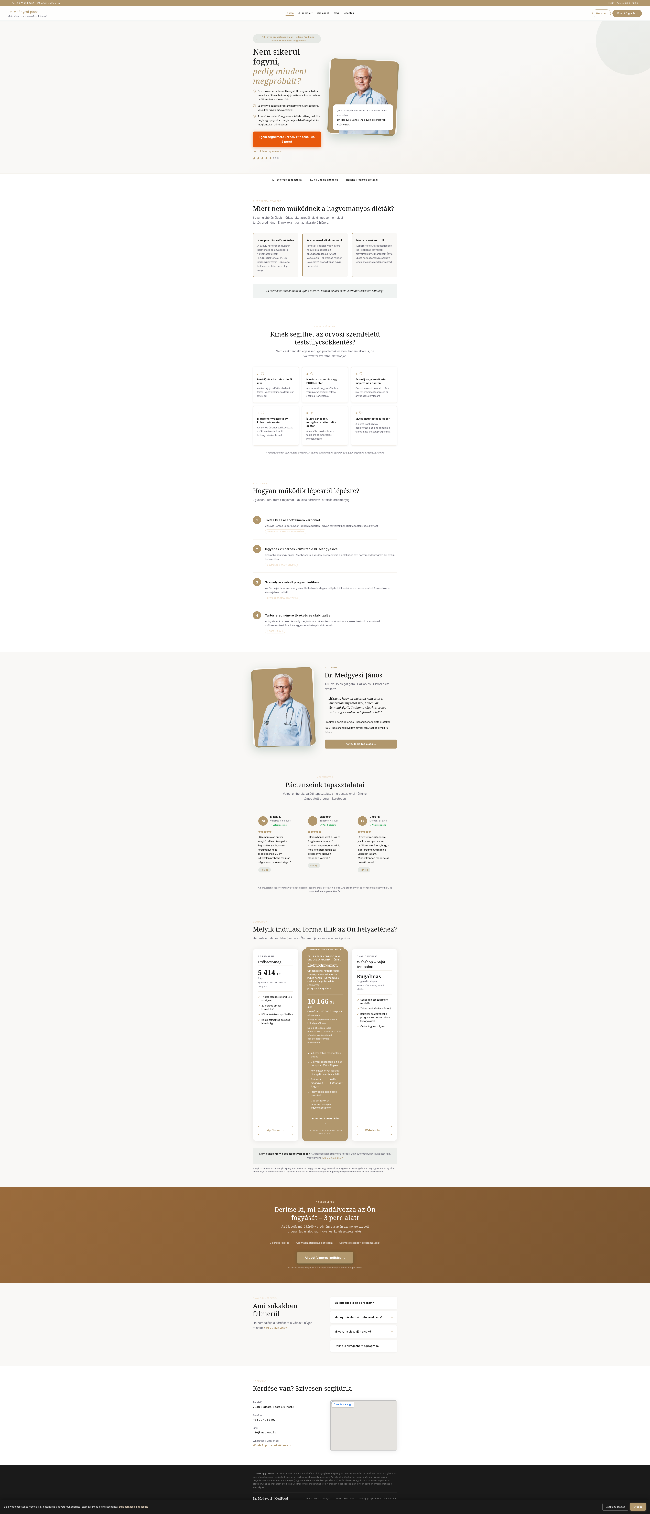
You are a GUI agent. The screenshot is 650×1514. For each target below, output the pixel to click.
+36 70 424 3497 (25, 3)
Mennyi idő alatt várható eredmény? (363, 1317)
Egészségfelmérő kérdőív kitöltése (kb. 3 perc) (287, 139)
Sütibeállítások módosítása (133, 1506)
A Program (304, 13)
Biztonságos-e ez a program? (363, 1303)
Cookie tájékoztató (344, 1498)
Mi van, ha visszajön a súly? (363, 1331)
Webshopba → (374, 1130)
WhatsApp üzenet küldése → (272, 1445)
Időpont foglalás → (627, 13)
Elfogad (638, 1506)
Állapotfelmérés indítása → (325, 1257)
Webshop (601, 13)
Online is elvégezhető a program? (363, 1346)
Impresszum (390, 1498)
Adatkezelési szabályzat (318, 1498)
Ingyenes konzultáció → (325, 1120)
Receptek (348, 13)
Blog (336, 13)
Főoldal (290, 13)
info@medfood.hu (50, 3)
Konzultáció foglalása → (267, 151)
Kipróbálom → (276, 1130)
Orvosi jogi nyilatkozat (369, 1498)
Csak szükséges (615, 1506)
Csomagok (323, 13)
